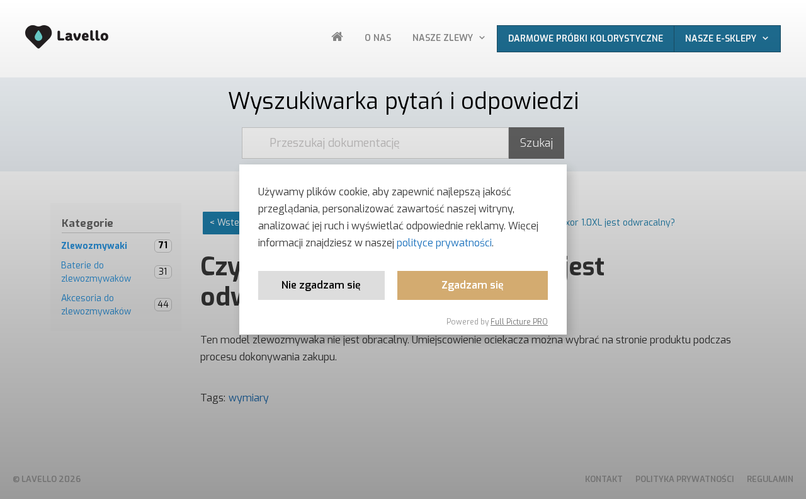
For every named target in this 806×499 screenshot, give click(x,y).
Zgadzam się (472, 285)
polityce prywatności (444, 243)
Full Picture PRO (519, 322)
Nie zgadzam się (321, 285)
